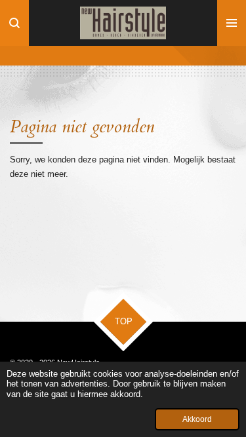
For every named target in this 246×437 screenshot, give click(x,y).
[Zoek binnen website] (14, 23)
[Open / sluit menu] (231, 23)
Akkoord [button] (197, 419)
